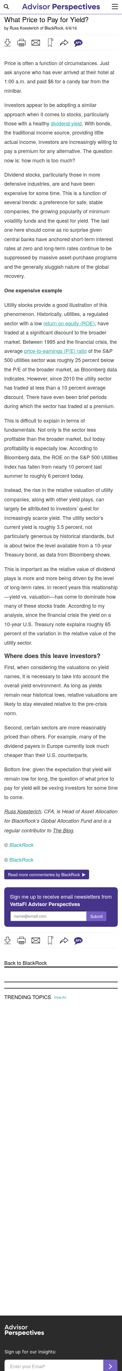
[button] (7, 43)
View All (60, 997)
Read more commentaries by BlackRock (45, 874)
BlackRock (54, 28)
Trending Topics (27, 997)
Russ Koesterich (24, 28)
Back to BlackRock (25, 962)
